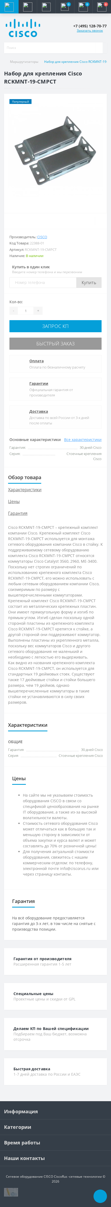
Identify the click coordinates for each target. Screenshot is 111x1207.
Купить (89, 283)
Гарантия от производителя (42, 958)
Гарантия (17, 513)
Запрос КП (55, 326)
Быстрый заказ (55, 343)
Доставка (38, 411)
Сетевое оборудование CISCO (29, 1176)
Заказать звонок (90, 30)
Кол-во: (16, 301)
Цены (14, 501)
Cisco (42, 236)
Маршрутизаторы (24, 61)
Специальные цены (33, 993)
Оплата (36, 360)
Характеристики (24, 490)
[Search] (99, 47)
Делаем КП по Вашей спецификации (51, 1028)
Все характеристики (83, 439)
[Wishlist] (101, 221)
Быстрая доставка (31, 1068)
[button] (46, 6)
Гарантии (38, 383)
